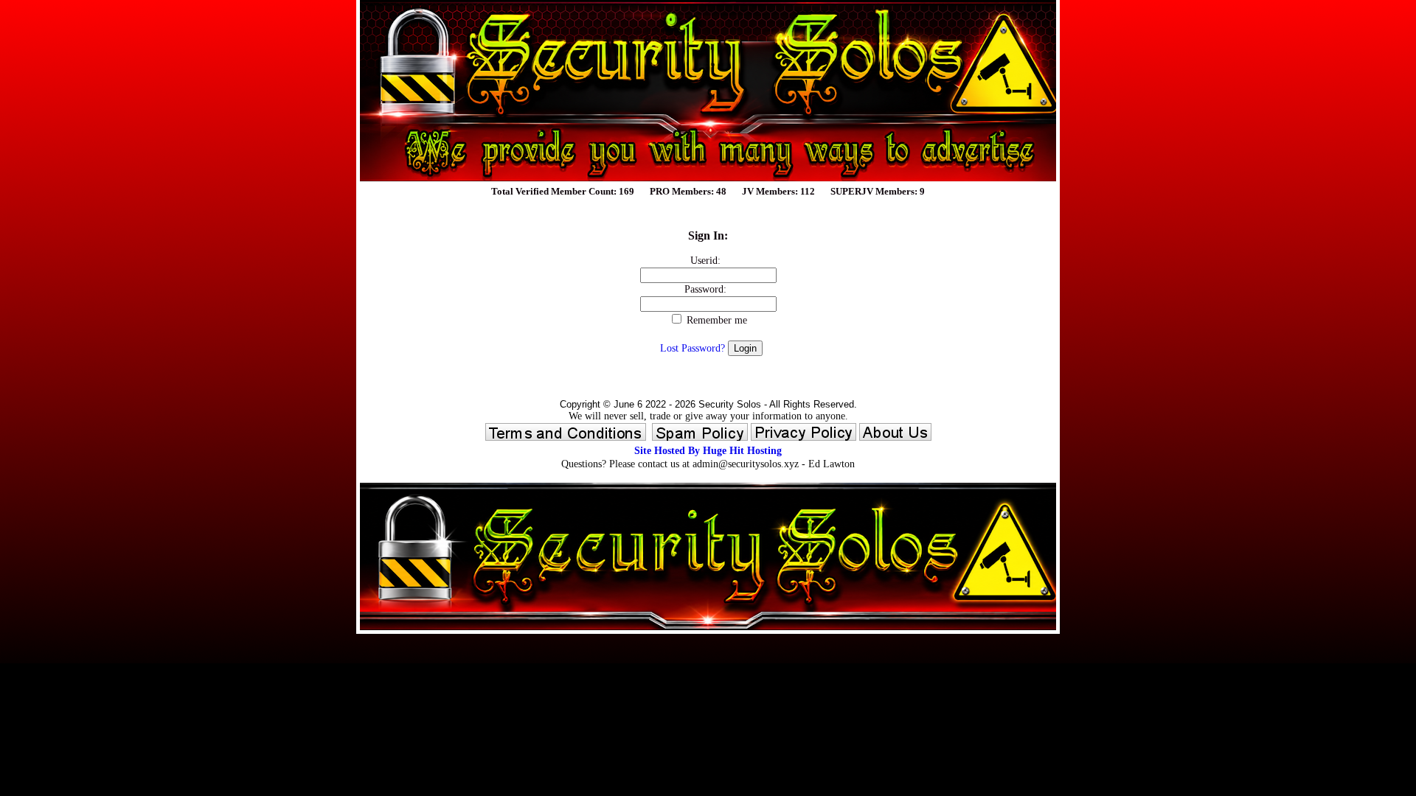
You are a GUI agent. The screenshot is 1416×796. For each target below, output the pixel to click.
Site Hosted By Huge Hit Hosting (708, 450)
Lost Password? (692, 348)
